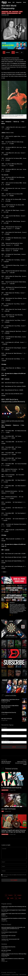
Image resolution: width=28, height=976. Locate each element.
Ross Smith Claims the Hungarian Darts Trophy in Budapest (13, 910)
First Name (4, 727)
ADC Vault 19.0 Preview (6, 718)
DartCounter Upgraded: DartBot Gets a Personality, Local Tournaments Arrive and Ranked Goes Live (13, 928)
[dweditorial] (4, 609)
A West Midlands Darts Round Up (8, 712)
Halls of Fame (15, 11)
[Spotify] (8, 898)
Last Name (4, 734)
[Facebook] (6, 895)
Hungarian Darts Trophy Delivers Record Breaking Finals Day (10, 700)
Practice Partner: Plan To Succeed (8, 935)
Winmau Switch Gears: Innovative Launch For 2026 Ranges (21, 763)
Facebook (10, 895)
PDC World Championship (12, 13)
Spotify (11, 898)
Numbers (4, 13)
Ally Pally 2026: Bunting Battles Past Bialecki (6, 762)
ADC (2, 811)
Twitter (19, 898)
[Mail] (10, 614)
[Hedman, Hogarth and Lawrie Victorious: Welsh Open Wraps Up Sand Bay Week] (14, 821)
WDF (20, 13)
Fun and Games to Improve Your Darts (9, 932)
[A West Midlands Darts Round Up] (24, 713)
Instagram (19, 895)
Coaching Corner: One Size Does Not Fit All (10, 939)
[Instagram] (15, 895)
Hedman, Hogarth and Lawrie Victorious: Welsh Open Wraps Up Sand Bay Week (13, 831)
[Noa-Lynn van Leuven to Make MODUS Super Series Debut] (24, 707)
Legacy (20, 11)
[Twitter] (12, 614)
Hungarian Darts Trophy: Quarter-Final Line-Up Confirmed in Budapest (13, 914)
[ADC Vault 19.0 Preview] (24, 719)
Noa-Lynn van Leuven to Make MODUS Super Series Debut (10, 706)
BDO (10, 11)
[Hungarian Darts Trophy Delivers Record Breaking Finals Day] (24, 700)
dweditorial (12, 602)
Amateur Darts (5, 11)
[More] (21, 52)
